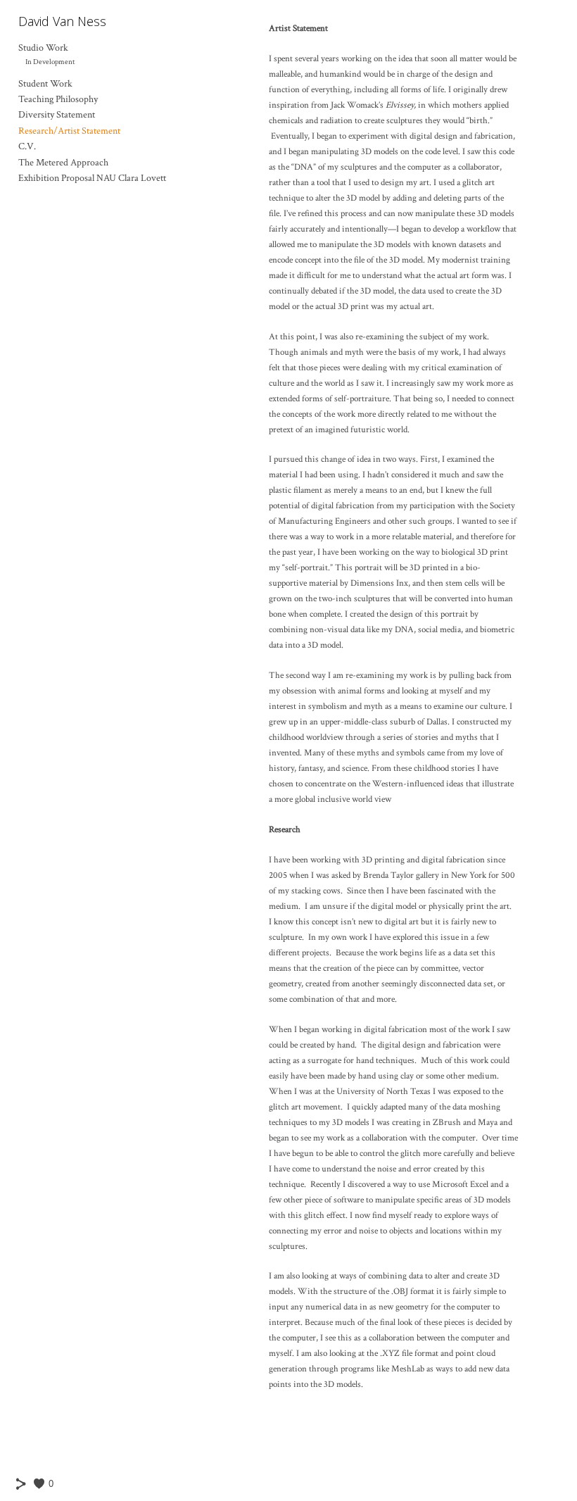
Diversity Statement (56, 114)
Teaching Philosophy (58, 99)
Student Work (45, 83)
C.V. (27, 146)
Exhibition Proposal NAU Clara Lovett (92, 178)
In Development (50, 61)
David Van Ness (62, 21)
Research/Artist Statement (69, 131)
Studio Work (43, 48)
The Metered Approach (63, 162)
